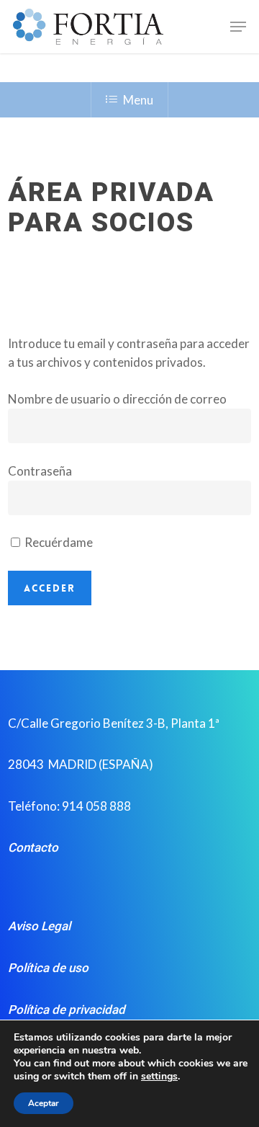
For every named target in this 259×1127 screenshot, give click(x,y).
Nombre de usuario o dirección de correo (117, 398)
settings (159, 1076)
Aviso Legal (39, 926)
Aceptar (43, 1103)
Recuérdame (57, 542)
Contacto (33, 847)
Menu (138, 99)
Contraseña (40, 470)
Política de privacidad (66, 1009)
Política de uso (48, 968)
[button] (238, 26)
